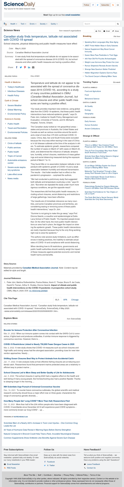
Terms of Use (95, 475)
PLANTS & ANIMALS (90, 87)
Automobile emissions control (17, 161)
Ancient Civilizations (92, 128)
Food (87, 95)
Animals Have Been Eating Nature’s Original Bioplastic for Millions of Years (101, 157)
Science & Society (12, 118)
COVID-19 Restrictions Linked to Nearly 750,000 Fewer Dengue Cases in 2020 (39, 344)
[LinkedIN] (29, 67)
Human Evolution (91, 125)
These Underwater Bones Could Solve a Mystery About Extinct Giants (100, 178)
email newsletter (72, 14)
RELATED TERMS (11, 138)
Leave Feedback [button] (93, 464)
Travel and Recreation (17, 128)
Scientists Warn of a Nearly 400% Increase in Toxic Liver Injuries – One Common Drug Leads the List (41, 424)
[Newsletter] (117, 5)
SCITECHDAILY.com (21, 417)
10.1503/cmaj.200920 (38, 290)
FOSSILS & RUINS (89, 117)
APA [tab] (65, 299)
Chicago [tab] (75, 299)
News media (13, 178)
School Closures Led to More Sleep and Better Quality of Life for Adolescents (39, 372)
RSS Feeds (11, 468)
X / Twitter (51, 465)
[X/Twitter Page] (97, 5)
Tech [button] (23, 24)
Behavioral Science (92, 98)
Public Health (13, 123)
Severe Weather (15, 105)
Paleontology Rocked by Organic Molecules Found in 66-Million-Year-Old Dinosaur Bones (102, 187)
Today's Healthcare (16, 86)
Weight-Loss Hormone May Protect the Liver (102, 62)
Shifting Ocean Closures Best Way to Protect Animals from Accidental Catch (39, 358)
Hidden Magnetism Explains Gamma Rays (101, 72)
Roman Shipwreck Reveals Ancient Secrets (101, 65)
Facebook (51, 461)
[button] (98, 31)
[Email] (33, 67)
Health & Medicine (13, 82)
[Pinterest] (24, 67)
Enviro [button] (32, 24)
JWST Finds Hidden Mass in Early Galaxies (101, 45)
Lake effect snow (15, 174)
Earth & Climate (11, 100)
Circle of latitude (15, 143)
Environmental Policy (17, 113)
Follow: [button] (86, 5)
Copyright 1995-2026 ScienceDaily (18, 478)
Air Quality (89, 106)
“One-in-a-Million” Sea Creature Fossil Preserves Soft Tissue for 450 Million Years (101, 146)
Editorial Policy (82, 475)
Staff (39, 475)
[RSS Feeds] (113, 5)
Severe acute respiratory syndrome (17, 168)
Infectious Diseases (16, 91)
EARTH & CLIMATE (89, 102)
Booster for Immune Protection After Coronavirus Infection (31, 330)
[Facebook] (16, 67)
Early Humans (90, 121)
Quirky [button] (53, 24)
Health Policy (13, 95)
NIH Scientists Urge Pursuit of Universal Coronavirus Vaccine (32, 386)
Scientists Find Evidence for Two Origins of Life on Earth (101, 193)
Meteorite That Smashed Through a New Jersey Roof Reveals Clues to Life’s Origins (101, 172)
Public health (13, 151)
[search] (118, 24)
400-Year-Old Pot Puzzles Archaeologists (100, 58)
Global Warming (14, 109)
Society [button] (43, 24)
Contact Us (91, 468)
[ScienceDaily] (19, 4)
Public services (14, 147)
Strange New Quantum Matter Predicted (100, 69)
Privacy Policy (69, 475)
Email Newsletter (13, 464)
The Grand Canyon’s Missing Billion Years (101, 76)
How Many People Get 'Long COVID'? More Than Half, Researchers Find (37, 400)
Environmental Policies (17, 132)
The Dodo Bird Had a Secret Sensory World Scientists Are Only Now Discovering (101, 198)
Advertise (57, 475)
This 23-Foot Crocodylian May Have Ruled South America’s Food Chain (101, 151)
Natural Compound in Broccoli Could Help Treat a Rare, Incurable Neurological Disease (41, 433)
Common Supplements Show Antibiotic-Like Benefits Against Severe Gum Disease (39, 437)
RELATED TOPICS (11, 76)
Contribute (48, 475)
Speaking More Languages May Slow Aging (101, 42)
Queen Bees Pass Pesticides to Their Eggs (101, 55)
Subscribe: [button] (105, 5)
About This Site (29, 475)
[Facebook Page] (93, 5)
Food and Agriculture (93, 91)
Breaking (87, 36)
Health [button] (13, 24)
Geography (89, 113)
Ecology (88, 110)
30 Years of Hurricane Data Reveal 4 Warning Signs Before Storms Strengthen (37, 429)
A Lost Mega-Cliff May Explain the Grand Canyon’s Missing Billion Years (100, 166)
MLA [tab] (57, 299)
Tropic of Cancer (15, 155)
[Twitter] (20, 67)
